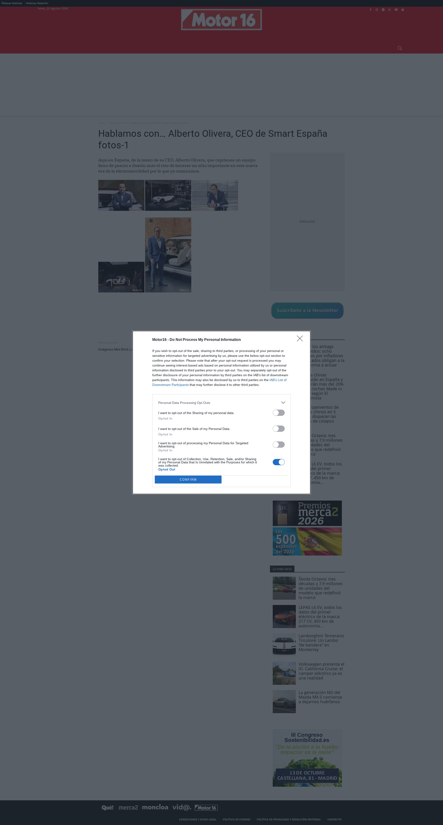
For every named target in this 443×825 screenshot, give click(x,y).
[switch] (279, 413)
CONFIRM (188, 479)
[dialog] (221, 412)
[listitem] (221, 402)
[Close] (301, 340)
